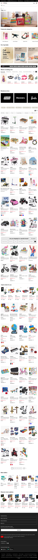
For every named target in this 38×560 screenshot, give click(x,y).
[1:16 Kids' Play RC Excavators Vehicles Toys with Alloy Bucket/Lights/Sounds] (23, 350)
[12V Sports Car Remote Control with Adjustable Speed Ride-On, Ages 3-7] (11, 77)
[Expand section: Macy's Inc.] (19, 523)
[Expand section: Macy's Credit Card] (19, 518)
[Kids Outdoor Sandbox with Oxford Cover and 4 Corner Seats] (23, 250)
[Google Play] (10, 549)
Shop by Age (3, 107)
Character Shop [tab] (15, 71)
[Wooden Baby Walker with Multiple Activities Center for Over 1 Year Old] (23, 161)
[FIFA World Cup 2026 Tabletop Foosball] (25, 291)
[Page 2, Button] (25, 468)
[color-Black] (20, 215)
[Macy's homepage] (1, 8)
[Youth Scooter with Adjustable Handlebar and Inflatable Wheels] (33, 410)
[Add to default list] (12, 74)
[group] (19, 19)
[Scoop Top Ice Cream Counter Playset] (23, 140)
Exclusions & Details (6, 537)
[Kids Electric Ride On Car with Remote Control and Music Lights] (14, 201)
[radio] (29, 174)
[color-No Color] (3, 342)
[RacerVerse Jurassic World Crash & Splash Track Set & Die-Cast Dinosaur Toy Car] (14, 390)
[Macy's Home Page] (4, 3)
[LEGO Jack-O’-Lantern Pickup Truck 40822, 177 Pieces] (23, 182)
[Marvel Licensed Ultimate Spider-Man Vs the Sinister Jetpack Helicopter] (33, 350)
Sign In (34, 3)
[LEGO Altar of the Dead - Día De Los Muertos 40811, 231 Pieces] (5, 307)
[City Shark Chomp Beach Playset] (23, 452)
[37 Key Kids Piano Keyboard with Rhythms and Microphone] (14, 350)
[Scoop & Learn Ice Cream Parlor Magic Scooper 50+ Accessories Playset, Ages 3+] (5, 250)
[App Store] (3, 549)
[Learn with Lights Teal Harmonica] (4, 478)
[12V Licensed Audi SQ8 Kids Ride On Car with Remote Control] (5, 223)
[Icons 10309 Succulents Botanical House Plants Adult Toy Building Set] (4, 498)
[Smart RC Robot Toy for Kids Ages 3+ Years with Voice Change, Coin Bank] (14, 250)
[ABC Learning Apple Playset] (5, 329)
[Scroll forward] (35, 241)
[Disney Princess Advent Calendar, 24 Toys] (33, 390)
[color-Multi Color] (1, 342)
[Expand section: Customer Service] (19, 516)
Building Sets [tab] (8, 71)
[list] (19, 19)
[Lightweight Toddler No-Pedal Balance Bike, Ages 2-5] (5, 268)
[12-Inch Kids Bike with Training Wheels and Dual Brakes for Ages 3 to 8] (23, 371)
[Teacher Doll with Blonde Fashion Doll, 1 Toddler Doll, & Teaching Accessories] (33, 182)
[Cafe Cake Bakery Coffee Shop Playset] (33, 120)
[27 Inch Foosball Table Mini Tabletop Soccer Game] (23, 120)
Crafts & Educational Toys (27, 107)
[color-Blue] (29, 174)
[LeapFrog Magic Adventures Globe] (14, 329)
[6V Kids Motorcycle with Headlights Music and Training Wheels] (14, 452)
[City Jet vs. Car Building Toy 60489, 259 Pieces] (32, 498)
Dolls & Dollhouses (18, 107)
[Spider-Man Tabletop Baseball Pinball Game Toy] (5, 350)
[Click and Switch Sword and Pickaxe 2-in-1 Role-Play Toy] (14, 410)
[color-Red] (21, 215)
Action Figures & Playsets (10, 107)
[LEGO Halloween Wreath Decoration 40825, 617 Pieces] (33, 140)
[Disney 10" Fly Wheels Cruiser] (18, 291)
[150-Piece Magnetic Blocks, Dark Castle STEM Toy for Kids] (33, 268)
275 (24, 468)
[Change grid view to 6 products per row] (36, 110)
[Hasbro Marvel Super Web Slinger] (11, 291)
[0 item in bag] (36, 3)
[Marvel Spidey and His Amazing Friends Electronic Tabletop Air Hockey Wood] (23, 431)
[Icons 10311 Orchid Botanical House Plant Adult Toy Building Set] (4, 291)
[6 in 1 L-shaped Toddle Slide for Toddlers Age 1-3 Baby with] (5, 431)
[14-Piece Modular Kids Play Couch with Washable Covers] (24, 77)
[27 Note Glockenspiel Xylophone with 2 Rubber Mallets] (14, 371)
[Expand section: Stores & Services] (19, 521)
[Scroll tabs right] (36, 71)
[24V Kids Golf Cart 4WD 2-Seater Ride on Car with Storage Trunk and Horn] (11, 478)
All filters (34, 238)
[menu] (1, 3)
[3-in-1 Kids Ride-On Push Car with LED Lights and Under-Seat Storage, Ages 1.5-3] (23, 410)
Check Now (11, 537)
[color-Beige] (29, 321)
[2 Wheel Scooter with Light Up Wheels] (14, 120)
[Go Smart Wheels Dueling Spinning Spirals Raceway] (23, 223)
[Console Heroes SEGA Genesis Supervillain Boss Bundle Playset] (24, 478)
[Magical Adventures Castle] (14, 223)
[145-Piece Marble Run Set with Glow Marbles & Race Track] (33, 371)
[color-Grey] (3, 444)
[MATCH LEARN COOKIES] (23, 268)
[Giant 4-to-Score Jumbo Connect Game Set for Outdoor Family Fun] (5, 390)
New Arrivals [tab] (3, 71)
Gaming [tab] (20, 71)
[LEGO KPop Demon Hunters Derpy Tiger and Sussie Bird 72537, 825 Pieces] (23, 329)
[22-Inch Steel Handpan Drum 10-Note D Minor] (31, 77)
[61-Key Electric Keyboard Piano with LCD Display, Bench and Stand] (5, 120)
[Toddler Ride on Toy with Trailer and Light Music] (33, 307)
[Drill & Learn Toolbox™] (33, 329)
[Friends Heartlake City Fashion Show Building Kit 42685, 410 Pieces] (25, 498)
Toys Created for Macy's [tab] (27, 71)
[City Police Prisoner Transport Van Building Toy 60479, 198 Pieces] (18, 498)
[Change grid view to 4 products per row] (35, 110)
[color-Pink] (30, 174)
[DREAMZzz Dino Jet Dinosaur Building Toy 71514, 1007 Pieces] (11, 498)
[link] (11, 83)
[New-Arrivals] (4, 79)
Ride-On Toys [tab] (35, 71)
